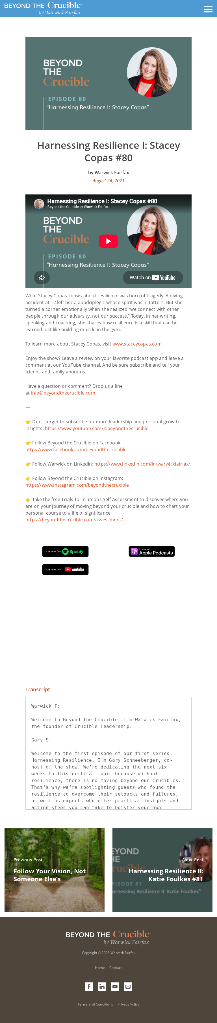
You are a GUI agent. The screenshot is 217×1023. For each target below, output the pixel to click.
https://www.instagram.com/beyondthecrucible (77, 485)
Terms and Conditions (95, 1004)
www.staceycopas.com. (137, 344)
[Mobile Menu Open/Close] (208, 9)
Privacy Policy (129, 1004)
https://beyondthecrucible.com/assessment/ (74, 520)
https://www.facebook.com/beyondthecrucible (76, 449)
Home (100, 967)
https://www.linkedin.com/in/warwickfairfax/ (142, 464)
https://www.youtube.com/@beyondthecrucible (96, 428)
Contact (115, 967)
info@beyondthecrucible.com (63, 393)
